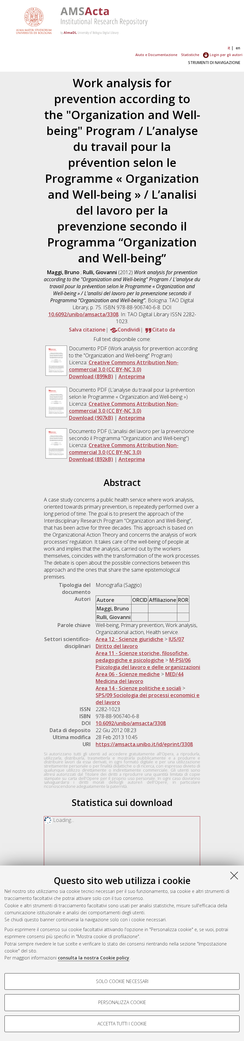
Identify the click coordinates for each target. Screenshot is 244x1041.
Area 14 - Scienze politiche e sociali (138, 688)
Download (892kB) (91, 459)
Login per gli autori (225, 54)
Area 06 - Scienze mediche (128, 674)
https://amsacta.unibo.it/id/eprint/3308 (144, 744)
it (229, 48)
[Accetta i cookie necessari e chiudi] (234, 875)
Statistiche (190, 54)
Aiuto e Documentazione (156, 54)
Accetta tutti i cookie (122, 1024)
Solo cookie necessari (122, 981)
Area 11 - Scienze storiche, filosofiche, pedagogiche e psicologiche (142, 657)
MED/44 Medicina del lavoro (139, 678)
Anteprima (132, 376)
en (238, 48)
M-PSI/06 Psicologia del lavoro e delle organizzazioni (148, 664)
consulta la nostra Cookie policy (93, 958)
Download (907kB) (91, 417)
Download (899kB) (91, 376)
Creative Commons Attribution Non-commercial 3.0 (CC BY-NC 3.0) (124, 366)
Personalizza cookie (122, 1002)
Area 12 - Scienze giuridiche (129, 639)
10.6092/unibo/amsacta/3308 (83, 314)
